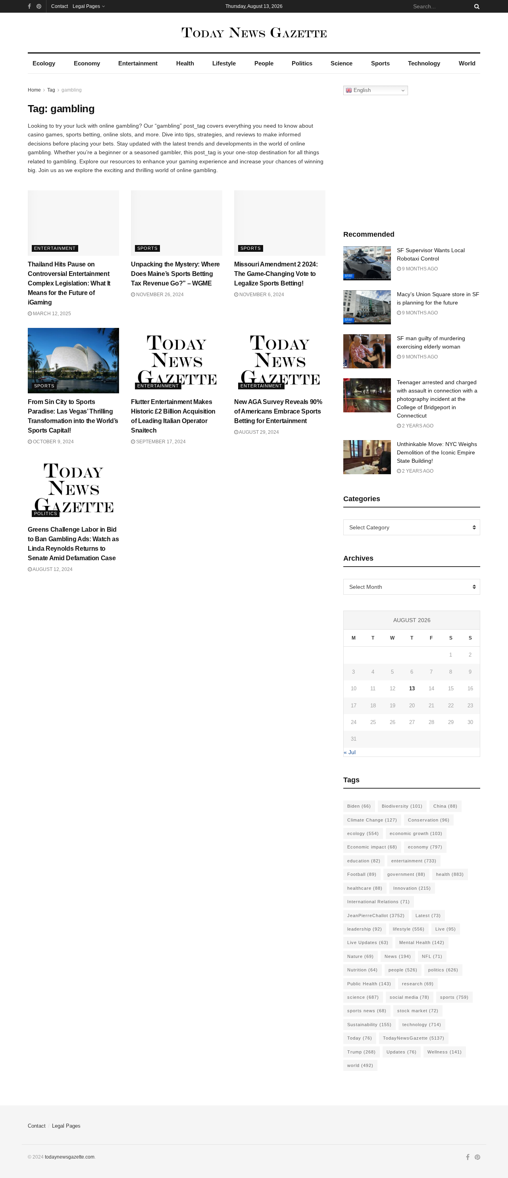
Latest (428, 915)
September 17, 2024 (160, 441)
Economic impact (372, 847)
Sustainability (369, 1024)
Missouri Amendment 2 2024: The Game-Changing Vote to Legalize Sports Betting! (276, 274)
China (445, 806)
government (406, 874)
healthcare (365, 888)
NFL (432, 956)
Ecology (44, 63)
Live (445, 929)
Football (362, 874)
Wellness (444, 1052)
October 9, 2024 (53, 441)
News (398, 956)
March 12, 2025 (51, 313)
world (360, 1065)
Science (341, 63)
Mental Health (421, 942)
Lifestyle (224, 63)
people (403, 969)
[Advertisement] (411, 160)
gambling (72, 90)
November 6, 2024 (261, 294)
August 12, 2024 (52, 569)
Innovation (412, 888)
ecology (363, 833)
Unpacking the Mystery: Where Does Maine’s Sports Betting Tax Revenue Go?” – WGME (175, 274)
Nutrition (362, 969)
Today (359, 1038)
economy (425, 847)
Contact (59, 6)
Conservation (429, 820)
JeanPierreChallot (376, 915)
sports (454, 997)
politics (443, 969)
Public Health (369, 983)
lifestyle (409, 929)
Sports (380, 63)
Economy (87, 63)
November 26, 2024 (159, 294)
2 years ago (417, 426)
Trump (361, 1052)
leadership (364, 929)
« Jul (350, 752)
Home (34, 90)
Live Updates (368, 942)
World (467, 63)
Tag (51, 90)
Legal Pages (86, 6)
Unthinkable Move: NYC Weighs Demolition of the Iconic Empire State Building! (437, 452)
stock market (418, 1010)
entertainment (414, 860)
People (263, 63)
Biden (359, 806)
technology (421, 1024)
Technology (424, 63)
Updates (402, 1052)
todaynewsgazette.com (69, 1157)
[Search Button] (475, 6)
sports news (367, 1010)
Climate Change (372, 820)
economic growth (416, 833)
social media (409, 997)
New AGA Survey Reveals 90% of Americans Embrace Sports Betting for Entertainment (278, 411)
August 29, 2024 (258, 432)
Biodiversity (402, 806)
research (418, 983)
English (361, 90)
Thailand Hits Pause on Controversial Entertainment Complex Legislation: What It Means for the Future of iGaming (69, 283)
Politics (302, 63)
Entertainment (138, 63)
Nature (360, 956)
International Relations (378, 901)
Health (185, 63)
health (450, 874)
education (364, 860)
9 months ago (419, 269)
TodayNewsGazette (413, 1038)
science (363, 997)
